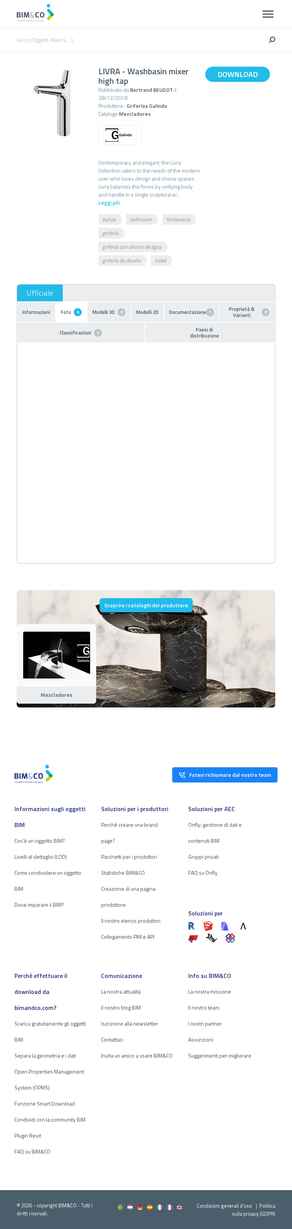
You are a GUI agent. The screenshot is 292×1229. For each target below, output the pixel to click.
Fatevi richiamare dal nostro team (230, 775)
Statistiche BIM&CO (123, 873)
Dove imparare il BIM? (39, 905)
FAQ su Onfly (202, 873)
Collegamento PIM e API (127, 937)
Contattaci (112, 1039)
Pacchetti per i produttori (129, 857)
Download (237, 74)
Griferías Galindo (147, 106)
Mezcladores (135, 114)
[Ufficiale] (40, 293)
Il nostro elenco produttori (130, 921)
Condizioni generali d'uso (224, 1206)
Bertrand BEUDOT (151, 90)
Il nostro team (203, 1007)
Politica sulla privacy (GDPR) (253, 1210)
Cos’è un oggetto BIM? (39, 841)
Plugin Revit (27, 1135)
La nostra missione (209, 991)
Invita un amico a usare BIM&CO (137, 1055)
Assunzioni (200, 1039)
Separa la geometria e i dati (45, 1055)
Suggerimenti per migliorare (219, 1055)
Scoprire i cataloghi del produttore (146, 605)
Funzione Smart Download (44, 1103)
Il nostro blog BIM (121, 1007)
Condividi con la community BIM (50, 1119)
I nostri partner (205, 1023)
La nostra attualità (121, 991)
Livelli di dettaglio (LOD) (40, 857)
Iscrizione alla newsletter (129, 1023)
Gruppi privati (203, 857)
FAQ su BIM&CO (32, 1151)
